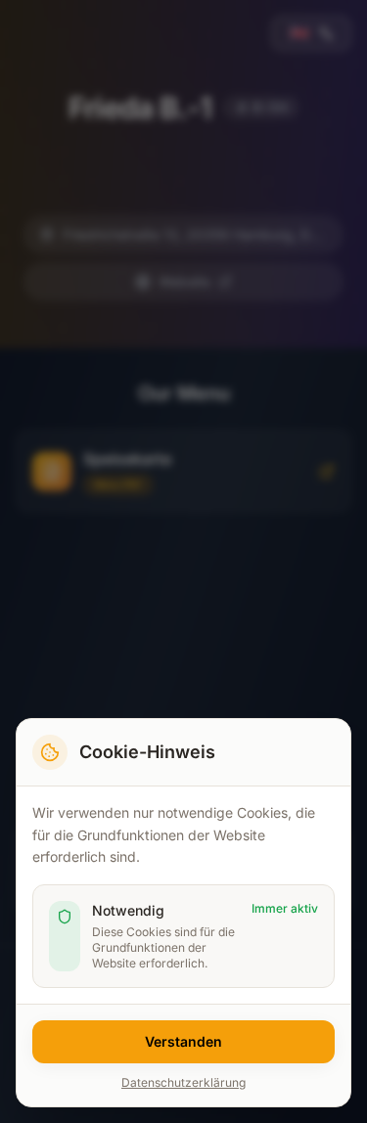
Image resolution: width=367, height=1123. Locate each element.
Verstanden (183, 1041)
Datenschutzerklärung (183, 1082)
